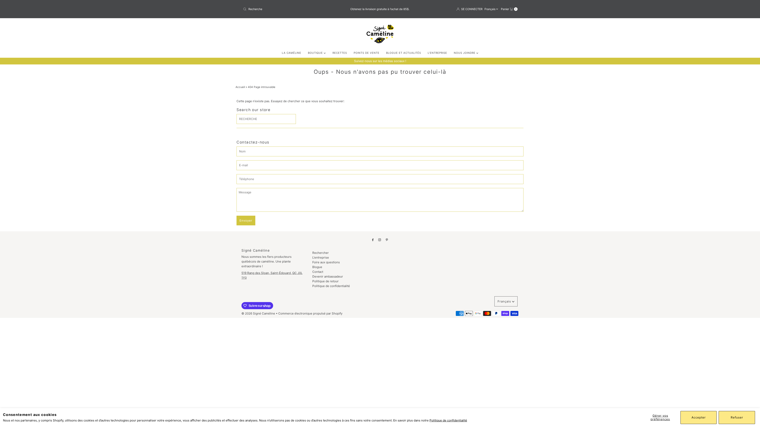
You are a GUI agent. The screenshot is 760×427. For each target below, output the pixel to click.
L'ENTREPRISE (437, 52)
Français (490, 9)
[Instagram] (379, 239)
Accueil (240, 87)
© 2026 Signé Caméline (258, 313)
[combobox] (286, 9)
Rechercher (320, 253)
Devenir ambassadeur (327, 276)
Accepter (699, 417)
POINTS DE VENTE (366, 52)
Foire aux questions (326, 262)
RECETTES (339, 52)
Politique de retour (325, 281)
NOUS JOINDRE (465, 52)
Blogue (317, 267)
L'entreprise (320, 257)
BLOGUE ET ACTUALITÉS (403, 52)
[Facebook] (373, 239)
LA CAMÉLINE (291, 52)
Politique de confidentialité (448, 420)
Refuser (737, 417)
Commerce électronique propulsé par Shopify (310, 313)
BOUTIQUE (316, 52)
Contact (317, 272)
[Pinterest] (387, 239)
